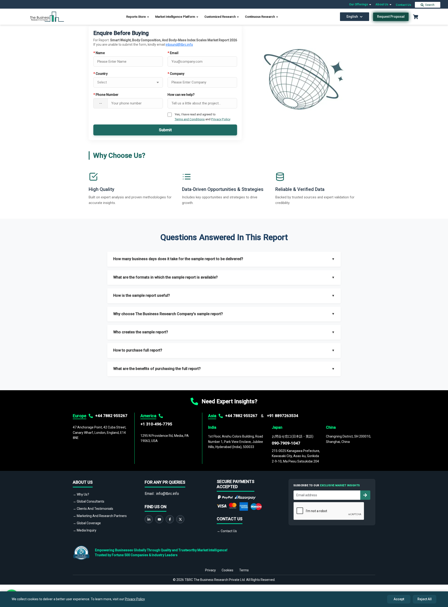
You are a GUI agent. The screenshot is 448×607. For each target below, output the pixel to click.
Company (176, 74)
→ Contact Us (227, 531)
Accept (399, 599)
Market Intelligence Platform (175, 16)
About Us (382, 4)
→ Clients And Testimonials (93, 508)
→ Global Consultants (88, 501)
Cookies (227, 570)
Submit (165, 130)
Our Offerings (359, 4)
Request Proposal (391, 16)
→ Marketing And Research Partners (100, 516)
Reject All (424, 599)
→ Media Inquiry (84, 530)
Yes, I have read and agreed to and (202, 116)
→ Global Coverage (87, 523)
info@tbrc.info (167, 493)
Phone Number (106, 95)
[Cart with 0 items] (415, 16)
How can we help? (181, 95)
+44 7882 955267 (111, 415)
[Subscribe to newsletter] (365, 495)
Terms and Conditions (190, 119)
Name (99, 53)
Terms (244, 570)
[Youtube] (159, 519)
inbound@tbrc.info (179, 44)
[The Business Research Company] (47, 16)
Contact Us (403, 5)
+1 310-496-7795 (156, 424)
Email (173, 53)
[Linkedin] (149, 519)
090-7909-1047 (286, 443)
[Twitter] (180, 519)
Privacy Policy (220, 119)
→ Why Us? (81, 494)
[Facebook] (170, 519)
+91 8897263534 (282, 415)
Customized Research (220, 16)
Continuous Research (260, 16)
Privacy (210, 570)
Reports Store (136, 16)
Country (100, 74)
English (352, 16)
